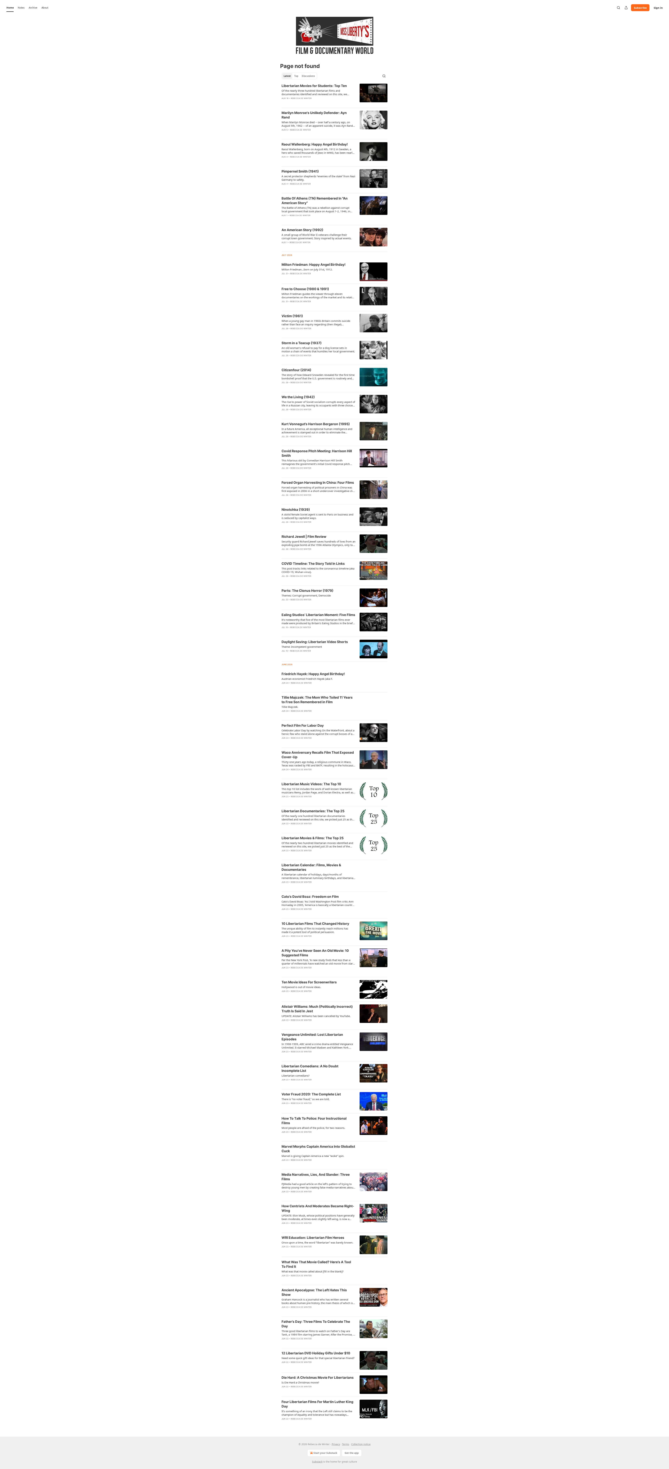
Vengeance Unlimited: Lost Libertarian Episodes (312, 1037)
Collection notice (361, 1444)
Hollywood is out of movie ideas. (301, 987)
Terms (345, 1444)
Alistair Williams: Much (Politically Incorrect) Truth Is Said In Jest (317, 1009)
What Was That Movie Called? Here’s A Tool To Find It (316, 1264)
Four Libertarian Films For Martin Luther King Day (317, 1404)
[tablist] (299, 75)
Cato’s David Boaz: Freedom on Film (310, 897)
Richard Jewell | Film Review (304, 537)
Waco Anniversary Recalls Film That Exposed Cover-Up (318, 755)
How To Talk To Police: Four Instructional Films (314, 1120)
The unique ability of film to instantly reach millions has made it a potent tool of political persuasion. (315, 930)
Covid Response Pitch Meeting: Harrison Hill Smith (317, 453)
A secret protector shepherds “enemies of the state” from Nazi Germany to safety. (318, 177)
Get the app (352, 1453)
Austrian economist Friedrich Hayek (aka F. (307, 678)
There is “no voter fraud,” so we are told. (306, 1099)
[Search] (618, 7)
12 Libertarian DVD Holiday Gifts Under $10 (316, 1353)
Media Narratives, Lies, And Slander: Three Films (316, 1177)
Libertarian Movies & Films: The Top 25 (313, 838)
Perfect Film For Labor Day (303, 726)
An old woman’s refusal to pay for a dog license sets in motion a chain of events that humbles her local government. (318, 349)
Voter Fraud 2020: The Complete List (311, 1094)
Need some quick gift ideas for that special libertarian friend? (318, 1358)
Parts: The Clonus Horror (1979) (307, 591)
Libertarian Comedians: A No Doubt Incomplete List (310, 1068)
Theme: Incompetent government (302, 646)
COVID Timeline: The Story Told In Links (313, 564)
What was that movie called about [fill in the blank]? (313, 1271)
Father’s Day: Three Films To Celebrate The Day (316, 1324)
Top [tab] (296, 76)
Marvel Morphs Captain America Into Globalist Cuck (318, 1149)
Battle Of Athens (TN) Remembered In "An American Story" (315, 200)
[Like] (284, 103)
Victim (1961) (292, 316)
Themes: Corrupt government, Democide (306, 595)
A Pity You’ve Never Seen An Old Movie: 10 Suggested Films (315, 953)
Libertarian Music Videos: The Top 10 (311, 784)
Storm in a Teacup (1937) (302, 343)
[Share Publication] (626, 7)
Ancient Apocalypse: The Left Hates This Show (314, 1292)
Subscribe (640, 7)
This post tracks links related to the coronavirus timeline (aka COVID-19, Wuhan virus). (318, 570)
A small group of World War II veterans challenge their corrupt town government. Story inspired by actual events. (317, 236)
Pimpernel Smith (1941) (300, 171)
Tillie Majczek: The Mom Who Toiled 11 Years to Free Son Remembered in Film (317, 699)
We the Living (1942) (298, 397)
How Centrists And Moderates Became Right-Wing (318, 1208)
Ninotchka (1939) (296, 510)
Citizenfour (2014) (296, 370)
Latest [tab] (287, 76)
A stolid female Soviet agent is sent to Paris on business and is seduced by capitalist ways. (317, 516)
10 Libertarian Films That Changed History (315, 924)
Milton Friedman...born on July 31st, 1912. (307, 269)
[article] (334, 94)
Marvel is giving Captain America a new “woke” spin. (313, 1156)
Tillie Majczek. (290, 707)
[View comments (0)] (307, 103)
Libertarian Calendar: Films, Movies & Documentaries (311, 867)
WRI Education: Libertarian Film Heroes (313, 1238)
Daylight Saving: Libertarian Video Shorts (315, 642)
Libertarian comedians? (296, 1075)
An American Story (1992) (302, 230)
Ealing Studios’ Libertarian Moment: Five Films (318, 615)
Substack (317, 1461)
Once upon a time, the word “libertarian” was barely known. (317, 1242)
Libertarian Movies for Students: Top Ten (314, 86)
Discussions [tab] (308, 76)
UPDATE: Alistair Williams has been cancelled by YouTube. (316, 1016)
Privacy (336, 1444)
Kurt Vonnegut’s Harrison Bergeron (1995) (316, 424)
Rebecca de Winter (301, 98)
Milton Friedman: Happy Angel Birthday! (313, 265)
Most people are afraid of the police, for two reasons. (313, 1128)
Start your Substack (325, 1453)
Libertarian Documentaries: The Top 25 (313, 811)
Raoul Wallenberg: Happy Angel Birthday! (315, 144)
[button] (10, 7)
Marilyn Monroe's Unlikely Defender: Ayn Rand (314, 115)
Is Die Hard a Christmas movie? (300, 1382)
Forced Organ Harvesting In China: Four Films (318, 483)
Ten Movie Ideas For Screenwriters (309, 982)
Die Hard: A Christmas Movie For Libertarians (318, 1378)
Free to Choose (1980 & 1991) (305, 289)
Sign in (658, 7)
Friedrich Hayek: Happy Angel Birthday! (313, 674)
